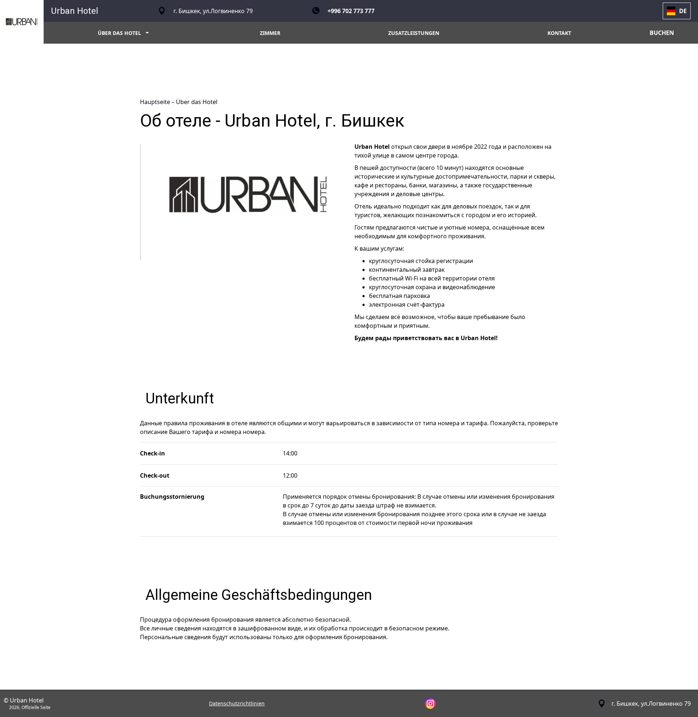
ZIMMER (270, 32)
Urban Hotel (74, 11)
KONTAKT (559, 32)
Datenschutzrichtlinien (237, 703)
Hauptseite (156, 102)
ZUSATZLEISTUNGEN (413, 32)
